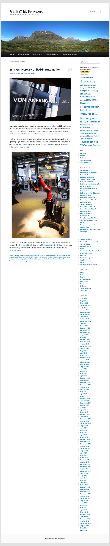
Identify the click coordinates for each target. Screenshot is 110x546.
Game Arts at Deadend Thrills (90, 251)
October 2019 (84, 364)
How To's (91, 99)
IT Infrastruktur (89, 106)
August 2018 (84, 389)
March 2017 (84, 412)
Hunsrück (84, 103)
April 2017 (83, 410)
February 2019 (85, 378)
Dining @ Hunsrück (23, 54)
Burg (91, 82)
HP (97, 100)
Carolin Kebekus (85, 244)
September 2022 (85, 321)
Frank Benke (30, 73)
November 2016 (85, 419)
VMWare (83, 145)
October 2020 (84, 344)
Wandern (96, 145)
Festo (52, 144)
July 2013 (83, 503)
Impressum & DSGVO (69, 54)
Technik (50, 259)
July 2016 (83, 428)
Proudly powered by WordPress (55, 538)
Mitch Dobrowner (86, 253)
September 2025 (85, 305)
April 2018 (83, 394)
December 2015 (85, 442)
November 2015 (85, 444)
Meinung (85, 118)
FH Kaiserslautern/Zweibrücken (52, 245)
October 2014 (84, 469)
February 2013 (85, 514)
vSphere (90, 145)
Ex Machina (51, 255)
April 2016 (83, 435)
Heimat (83, 93)
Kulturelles (25, 257)
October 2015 (84, 446)
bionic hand (25, 147)
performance (43, 257)
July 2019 (83, 369)
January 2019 (84, 380)
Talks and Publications (52, 54)
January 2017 (84, 417)
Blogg (17, 255)
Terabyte (56, 259)
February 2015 (85, 460)
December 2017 (85, 403)
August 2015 (84, 451)
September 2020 (85, 346)
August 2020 (84, 348)
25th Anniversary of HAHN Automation (35, 69)
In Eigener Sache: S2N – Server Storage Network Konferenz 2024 (88, 209)
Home (12, 54)
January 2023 (84, 317)
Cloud (82, 85)
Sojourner (38, 259)
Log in (82, 156)
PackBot (36, 257)
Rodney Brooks (14, 259)
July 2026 (83, 298)
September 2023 (85, 314)
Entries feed (84, 158)
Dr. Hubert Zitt (24, 245)
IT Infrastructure (85, 279)
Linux (96, 114)
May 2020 (83, 351)
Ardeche (90, 77)
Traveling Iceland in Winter (89, 218)
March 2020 (84, 355)
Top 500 (61, 259)
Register (83, 153)
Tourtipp (84, 141)
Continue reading (16, 250)
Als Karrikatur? (85, 170)
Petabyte (51, 257)
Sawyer (22, 259)
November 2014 (85, 466)
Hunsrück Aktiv (37, 54)
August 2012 (84, 526)
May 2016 (83, 432)
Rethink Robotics (59, 257)
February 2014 (85, 487)
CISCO (95, 82)
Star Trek (44, 259)
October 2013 (84, 496)
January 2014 (84, 489)
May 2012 (83, 528)
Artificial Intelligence (32, 255)
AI (25, 255)
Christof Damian (85, 246)
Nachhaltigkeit (93, 121)
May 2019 (83, 373)
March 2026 (84, 303)
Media (82, 284)
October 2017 (84, 405)
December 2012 (85, 519)
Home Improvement (87, 97)
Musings (83, 122)
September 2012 (85, 523)
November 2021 (85, 332)
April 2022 (83, 323)
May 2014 (83, 480)
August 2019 (84, 367)
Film (94, 85)
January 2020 (84, 360)
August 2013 (84, 501)
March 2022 (84, 326)
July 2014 (83, 476)
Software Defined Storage (88, 133)
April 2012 (83, 530)
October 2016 (84, 421)
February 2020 (85, 357)
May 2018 (83, 392)
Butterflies (64, 144)
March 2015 (84, 457)
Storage (90, 136)
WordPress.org (85, 162)
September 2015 (85, 448)
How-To (83, 100)
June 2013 (83, 505)
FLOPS (58, 255)
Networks (90, 124)
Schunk (12, 147)
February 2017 (85, 414)
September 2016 (85, 423)
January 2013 (84, 516)
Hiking (89, 94)
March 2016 (84, 437)
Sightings (94, 130)
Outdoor (84, 127)
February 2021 (85, 339)
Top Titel (83, 139)
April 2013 (83, 510)
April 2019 (83, 376)
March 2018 (84, 396)
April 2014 (83, 482)
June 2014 (83, 478)
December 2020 (85, 342)
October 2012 (84, 521)
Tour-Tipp (83, 291)
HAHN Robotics (66, 255)
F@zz (82, 249)
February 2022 (85, 328)
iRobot (19, 257)
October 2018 (84, 387)
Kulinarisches (86, 110)
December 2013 (85, 492)
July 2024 (83, 308)
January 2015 (84, 462)
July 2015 (83, 453)
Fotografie (83, 88)
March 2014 (84, 485)
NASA (31, 257)
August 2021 (84, 335)
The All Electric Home (87, 179)
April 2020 (83, 353)
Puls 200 (83, 255)
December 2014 (85, 464)
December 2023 (85, 312)
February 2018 (85, 398)
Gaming (95, 90)
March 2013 (84, 512)
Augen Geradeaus (86, 239)
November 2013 (85, 494)
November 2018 (85, 385)
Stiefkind (83, 260)
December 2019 (85, 362)
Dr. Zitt (46, 255)
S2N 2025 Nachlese (86, 182)
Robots (67, 257)
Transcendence (14, 261)
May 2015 (83, 455)
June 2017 (83, 407)
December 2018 (85, 382)
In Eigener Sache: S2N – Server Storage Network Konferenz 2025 (88, 199)
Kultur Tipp (84, 281)
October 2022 (84, 319)
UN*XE (82, 262)
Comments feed (85, 160)
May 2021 (83, 337)
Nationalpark (84, 124)
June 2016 (83, 430)
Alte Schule (83, 77)
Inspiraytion (13, 257)
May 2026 (83, 301)
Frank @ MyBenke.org (26, 11)
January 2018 (84, 401)
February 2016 (85, 439)
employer (49, 126)
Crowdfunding (88, 85)
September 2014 (85, 471)
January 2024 (84, 310)
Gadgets (83, 90)
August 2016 (84, 426)
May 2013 (83, 507)
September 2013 (85, 498)
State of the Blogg (86, 204)
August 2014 (84, 473)
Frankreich (91, 88)
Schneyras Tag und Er (87, 258)
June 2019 (83, 371)
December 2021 (85, 330)
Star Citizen (83, 136)
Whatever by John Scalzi (88, 264)
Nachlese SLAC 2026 (87, 177)
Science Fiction (29, 259)
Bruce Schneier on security (89, 242)
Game (89, 91)
